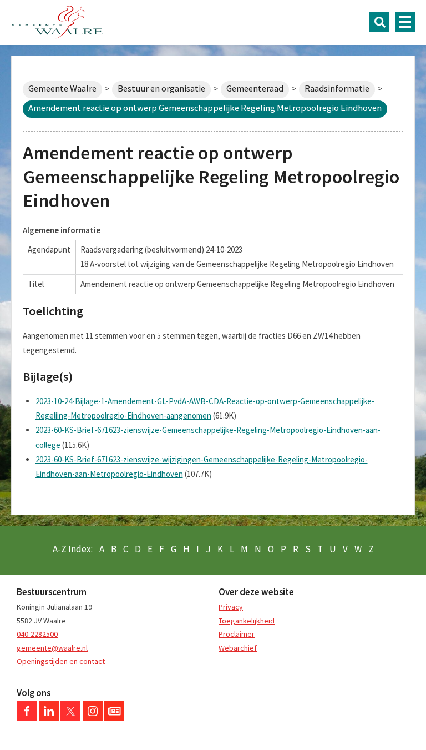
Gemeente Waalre (62, 88)
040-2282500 (37, 634)
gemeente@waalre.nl (52, 648)
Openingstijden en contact (61, 661)
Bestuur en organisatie (161, 88)
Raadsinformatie (337, 88)
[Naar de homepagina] (57, 22)
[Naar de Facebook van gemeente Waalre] (27, 718)
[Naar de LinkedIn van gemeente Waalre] (49, 718)
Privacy (231, 607)
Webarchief (238, 648)
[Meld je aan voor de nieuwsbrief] (114, 718)
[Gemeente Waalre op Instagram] (93, 718)
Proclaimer (237, 634)
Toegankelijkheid (247, 621)
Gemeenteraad (254, 88)
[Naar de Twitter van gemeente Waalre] (70, 718)
